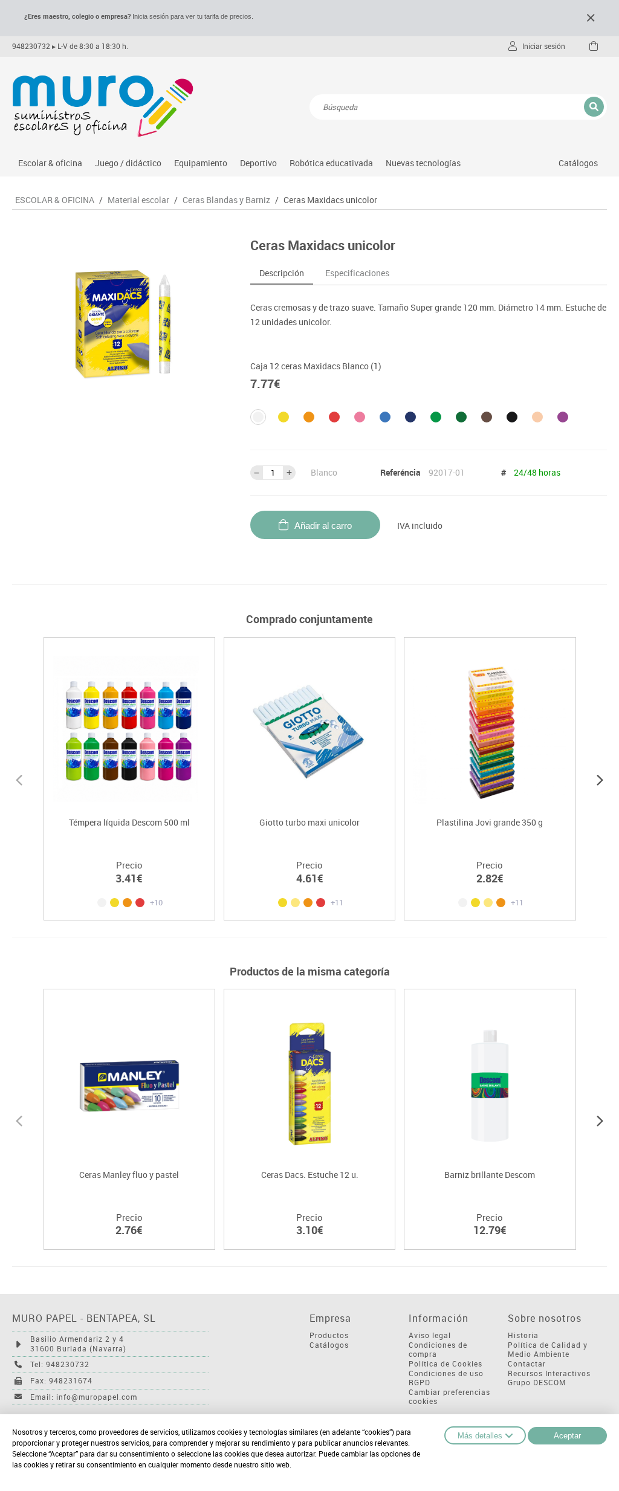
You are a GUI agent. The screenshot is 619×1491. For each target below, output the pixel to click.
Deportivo (258, 163)
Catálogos (578, 163)
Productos (329, 1335)
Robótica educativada (331, 163)
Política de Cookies (445, 1363)
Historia (523, 1335)
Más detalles (480, 1435)
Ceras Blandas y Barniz (226, 200)
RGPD (419, 1382)
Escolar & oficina (50, 163)
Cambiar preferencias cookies (449, 1397)
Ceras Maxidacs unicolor (330, 200)
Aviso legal (430, 1335)
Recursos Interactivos (549, 1373)
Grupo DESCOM (537, 1382)
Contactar (527, 1363)
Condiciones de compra (438, 1350)
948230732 (31, 46)
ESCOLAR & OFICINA (54, 200)
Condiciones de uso (446, 1373)
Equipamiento (200, 163)
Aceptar (567, 1435)
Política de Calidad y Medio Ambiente (548, 1350)
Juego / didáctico (128, 163)
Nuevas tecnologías (423, 163)
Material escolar (138, 200)
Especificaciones (357, 273)
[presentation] (19, 778)
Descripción (281, 273)
